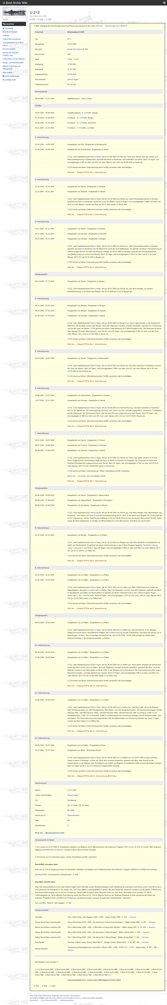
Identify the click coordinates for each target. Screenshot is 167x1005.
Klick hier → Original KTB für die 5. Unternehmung (86, 381)
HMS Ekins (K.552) (53, 850)
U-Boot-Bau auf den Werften (14, 59)
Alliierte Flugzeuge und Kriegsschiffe (11, 67)
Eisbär (140, 328)
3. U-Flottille (81, 128)
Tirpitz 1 (70, 548)
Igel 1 (75, 595)
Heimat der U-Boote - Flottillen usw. (11, 53)
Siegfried (138, 545)
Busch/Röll (43, 874)
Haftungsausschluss (67, 1000)
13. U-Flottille (82, 123)
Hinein (69, 595)
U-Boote (6, 35)
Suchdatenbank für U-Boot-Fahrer (13, 43)
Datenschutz (34, 1000)
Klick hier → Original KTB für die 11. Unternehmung (87, 731)
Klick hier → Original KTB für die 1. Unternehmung (86, 172)
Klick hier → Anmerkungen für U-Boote (110, 26)
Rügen (153, 593)
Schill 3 (90, 548)
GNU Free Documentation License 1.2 (69, 998)
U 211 (32, 19)
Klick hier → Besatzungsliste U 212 (49, 833)
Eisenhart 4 (79, 548)
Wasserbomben (73, 815)
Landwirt (81, 635)
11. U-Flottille (82, 118)
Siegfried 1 (147, 545)
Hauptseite (9, 28)
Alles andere (7, 72)
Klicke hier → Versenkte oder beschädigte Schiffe (86, 476)
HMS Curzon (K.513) (132, 847)
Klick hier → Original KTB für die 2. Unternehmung (86, 214)
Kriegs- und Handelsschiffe (13, 62)
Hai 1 (81, 595)
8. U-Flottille (86, 113)
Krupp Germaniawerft (75, 49)
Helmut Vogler (72, 79)
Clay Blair (42, 903)
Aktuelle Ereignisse (10, 32)
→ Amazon (132, 917)
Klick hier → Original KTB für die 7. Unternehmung (86, 481)
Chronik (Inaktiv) (9, 49)
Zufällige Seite (10, 79)
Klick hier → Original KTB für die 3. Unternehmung (86, 267)
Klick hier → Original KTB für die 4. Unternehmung (86, 344)
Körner (155, 545)
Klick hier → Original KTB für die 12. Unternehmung (87, 776)
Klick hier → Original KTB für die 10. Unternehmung (87, 686)
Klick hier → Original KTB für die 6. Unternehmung (86, 426)
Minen (69, 460)
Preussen (90, 595)
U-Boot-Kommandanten (12, 39)
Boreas (82, 252)
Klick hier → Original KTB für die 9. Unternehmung (86, 608)
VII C (69, 39)
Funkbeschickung (115, 633)
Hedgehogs (71, 898)
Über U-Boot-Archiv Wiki (49, 1000)
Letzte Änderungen (12, 76)
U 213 (48, 19)
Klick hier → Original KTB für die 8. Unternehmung (86, 561)
